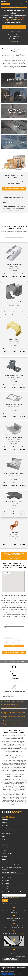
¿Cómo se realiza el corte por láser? (11, 707)
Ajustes (16, 973)
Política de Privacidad (14, 897)
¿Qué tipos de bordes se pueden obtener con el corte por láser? (14, 720)
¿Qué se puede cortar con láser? (11, 704)
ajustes (11, 971)
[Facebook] (7, 816)
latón (14, 21)
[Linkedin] (13, 816)
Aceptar (4, 973)
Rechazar (10, 973)
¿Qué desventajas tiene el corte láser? (12, 709)
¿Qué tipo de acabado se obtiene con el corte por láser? (14, 717)
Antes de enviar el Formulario (9, 903)
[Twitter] (10, 816)
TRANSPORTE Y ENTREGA (14, 95)
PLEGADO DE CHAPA (14, 142)
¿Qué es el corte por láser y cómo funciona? (13, 701)
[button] (26, 1)
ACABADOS (14, 126)
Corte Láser (14, 80)
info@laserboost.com (14, 671)
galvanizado (12, 19)
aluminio (18, 19)
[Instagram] (3, 816)
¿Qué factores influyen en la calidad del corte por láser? (14, 713)
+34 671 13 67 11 (14, 679)
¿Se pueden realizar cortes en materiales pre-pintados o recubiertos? (14, 724)
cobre (10, 21)
